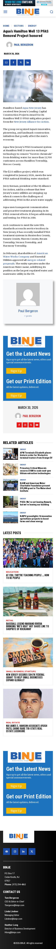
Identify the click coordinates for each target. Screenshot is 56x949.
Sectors (19, 26)
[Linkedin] (28, 62)
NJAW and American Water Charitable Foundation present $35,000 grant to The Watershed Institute (35, 487)
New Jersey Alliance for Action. (31, 121)
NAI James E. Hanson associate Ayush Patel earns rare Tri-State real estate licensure (26, 728)
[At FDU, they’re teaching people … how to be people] (28, 553)
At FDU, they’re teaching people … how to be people (27, 576)
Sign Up (16, 371)
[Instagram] (25, 424)
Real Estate (13, 723)
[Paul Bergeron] (10, 45)
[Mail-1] (6, 851)
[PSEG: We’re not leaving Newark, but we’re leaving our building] (10, 502)
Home (6, 26)
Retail (9, 620)
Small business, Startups (21, 671)
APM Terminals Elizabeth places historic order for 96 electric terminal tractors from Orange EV (36, 455)
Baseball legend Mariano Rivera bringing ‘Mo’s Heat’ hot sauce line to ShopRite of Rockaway (27, 626)
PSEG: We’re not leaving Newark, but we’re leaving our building (35, 503)
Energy (32, 26)
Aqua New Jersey (32, 108)
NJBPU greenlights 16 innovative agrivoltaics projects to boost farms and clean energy (36, 519)
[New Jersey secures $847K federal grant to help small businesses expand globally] (28, 652)
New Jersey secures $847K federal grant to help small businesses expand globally (25, 677)
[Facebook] (13, 62)
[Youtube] (37, 424)
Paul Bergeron (23, 44)
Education (12, 572)
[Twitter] (20, 62)
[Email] (6, 62)
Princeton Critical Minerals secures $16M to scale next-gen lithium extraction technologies (35, 471)
